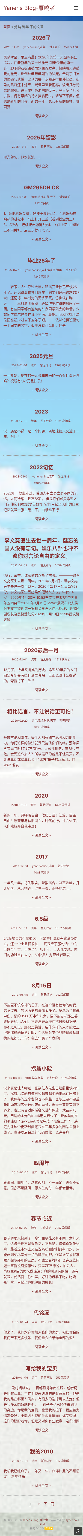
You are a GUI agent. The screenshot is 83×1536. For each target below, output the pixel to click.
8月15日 (42, 985)
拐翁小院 (41, 1068)
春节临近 (41, 1218)
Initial (41, 1524)
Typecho (71, 1520)
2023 (41, 411)
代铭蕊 (42, 1313)
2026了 (41, 38)
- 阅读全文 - (41, 116)
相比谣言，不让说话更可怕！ (41, 711)
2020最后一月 (41, 650)
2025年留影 (41, 137)
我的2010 (41, 1451)
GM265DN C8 (41, 187)
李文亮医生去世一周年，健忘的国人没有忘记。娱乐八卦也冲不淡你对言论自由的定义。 (41, 548)
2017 (42, 856)
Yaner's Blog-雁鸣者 (29, 8)
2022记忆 (41, 467)
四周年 (42, 1163)
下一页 (49, 1504)
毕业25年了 (42, 260)
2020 (41, 796)
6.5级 (41, 919)
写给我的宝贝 (41, 1368)
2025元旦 (41, 356)
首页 (6, 27)
